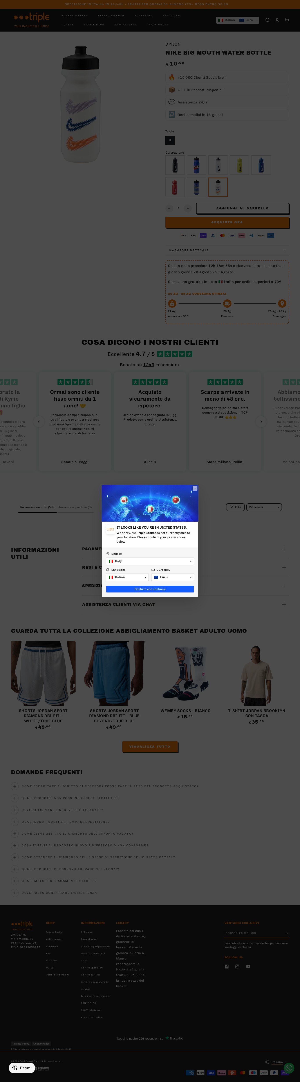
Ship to (116, 553)
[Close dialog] (195, 488)
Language (118, 569)
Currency (163, 569)
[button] (150, 561)
